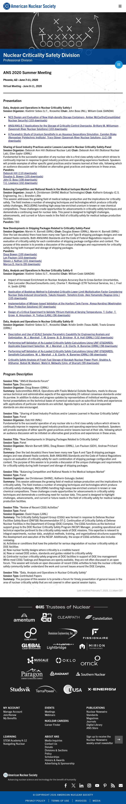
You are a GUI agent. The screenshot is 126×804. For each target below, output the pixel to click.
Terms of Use (60, 800)
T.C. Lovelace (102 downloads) (20, 182)
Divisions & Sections (56, 750)
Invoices (81, 800)
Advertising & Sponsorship (59, 763)
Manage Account (12, 711)
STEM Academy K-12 (15, 740)
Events (49, 707)
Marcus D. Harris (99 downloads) (21, 264)
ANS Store (92, 728)
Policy (48, 753)
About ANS (52, 736)
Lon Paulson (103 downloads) (19, 257)
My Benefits (10, 718)
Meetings (50, 711)
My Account (11, 707)
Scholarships (52, 756)
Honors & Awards (54, 760)
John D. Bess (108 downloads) (20, 179)
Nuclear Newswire (96, 711)
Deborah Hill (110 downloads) (20, 173)
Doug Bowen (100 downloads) (20, 254)
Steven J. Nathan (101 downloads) (22, 260)
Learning (9, 736)
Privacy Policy (35, 800)
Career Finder (52, 724)
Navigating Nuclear (14, 743)
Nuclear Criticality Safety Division (41, 54)
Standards (92, 714)
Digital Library (94, 724)
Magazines (92, 718)
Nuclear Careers (57, 720)
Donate (49, 747)
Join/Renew (9, 714)
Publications (95, 707)
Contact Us (51, 743)
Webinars (50, 714)
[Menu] (120, 6)
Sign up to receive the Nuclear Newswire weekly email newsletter (99, 740)
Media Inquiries (53, 740)
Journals (91, 721)
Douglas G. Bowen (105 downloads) (23, 176)
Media (97, 800)
